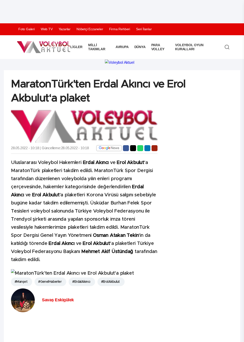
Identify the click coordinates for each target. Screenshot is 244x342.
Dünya (140, 47)
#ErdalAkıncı (81, 281)
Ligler (76, 47)
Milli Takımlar (96, 47)
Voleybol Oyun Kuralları (189, 47)
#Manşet (21, 281)
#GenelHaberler (49, 281)
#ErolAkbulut (110, 281)
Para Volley (157, 47)
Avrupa (122, 47)
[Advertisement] (93, 10)
